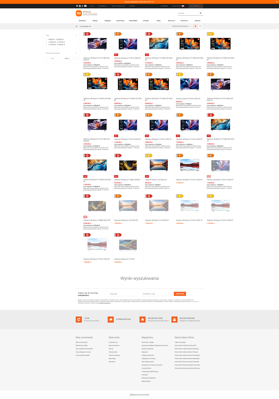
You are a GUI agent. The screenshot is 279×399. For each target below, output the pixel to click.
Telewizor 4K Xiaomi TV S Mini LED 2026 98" (158, 99)
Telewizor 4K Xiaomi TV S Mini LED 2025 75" (220, 140)
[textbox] (190, 13)
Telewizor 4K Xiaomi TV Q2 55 (124, 259)
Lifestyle (146, 20)
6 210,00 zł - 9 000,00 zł (57, 44)
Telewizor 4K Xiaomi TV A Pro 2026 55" (189, 139)
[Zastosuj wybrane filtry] (75, 58)
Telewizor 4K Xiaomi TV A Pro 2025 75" (189, 220)
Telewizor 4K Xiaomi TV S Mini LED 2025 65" (158, 59)
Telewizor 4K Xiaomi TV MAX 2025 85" (127, 180)
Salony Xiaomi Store (118, 6)
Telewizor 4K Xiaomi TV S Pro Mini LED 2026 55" (96, 59)
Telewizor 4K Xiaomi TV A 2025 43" (157, 220)
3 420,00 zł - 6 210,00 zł (57, 42)
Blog (92, 6)
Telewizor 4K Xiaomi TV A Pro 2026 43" (220, 180)
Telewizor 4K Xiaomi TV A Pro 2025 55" (189, 180)
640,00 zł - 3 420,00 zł (56, 39)
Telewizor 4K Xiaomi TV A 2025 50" (126, 220)
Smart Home (120, 20)
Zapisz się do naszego (88, 294)
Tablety (95, 20)
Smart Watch (133, 20)
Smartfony (82, 20)
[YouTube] (85, 6)
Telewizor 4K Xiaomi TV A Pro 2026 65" (127, 58)
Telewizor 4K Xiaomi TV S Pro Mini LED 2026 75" (220, 99)
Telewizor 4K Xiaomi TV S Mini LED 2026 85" (128, 99)
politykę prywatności (105, 303)
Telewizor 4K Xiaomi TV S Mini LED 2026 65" (220, 59)
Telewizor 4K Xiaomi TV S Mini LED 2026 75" (97, 99)
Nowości (198, 20)
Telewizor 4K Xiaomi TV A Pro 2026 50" (127, 139)
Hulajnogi (108, 20)
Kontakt (132, 6)
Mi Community (102, 6)
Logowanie (164, 6)
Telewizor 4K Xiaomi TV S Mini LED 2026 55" (189, 59)
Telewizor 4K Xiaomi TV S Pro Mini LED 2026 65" (96, 140)
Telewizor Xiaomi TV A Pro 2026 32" (188, 99)
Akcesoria (171, 20)
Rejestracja (177, 6)
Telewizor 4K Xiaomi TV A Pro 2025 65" (220, 220)
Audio (159, 20)
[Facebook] (77, 6)
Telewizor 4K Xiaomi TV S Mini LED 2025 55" (97, 180)
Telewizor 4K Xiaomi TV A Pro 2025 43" (96, 259)
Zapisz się (180, 294)
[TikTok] (82, 6)
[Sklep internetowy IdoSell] (139, 395)
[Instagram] (79, 6)
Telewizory (184, 20)
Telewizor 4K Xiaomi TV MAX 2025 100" (97, 220)
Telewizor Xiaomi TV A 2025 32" (156, 180)
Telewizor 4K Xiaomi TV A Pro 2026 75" (158, 139)
